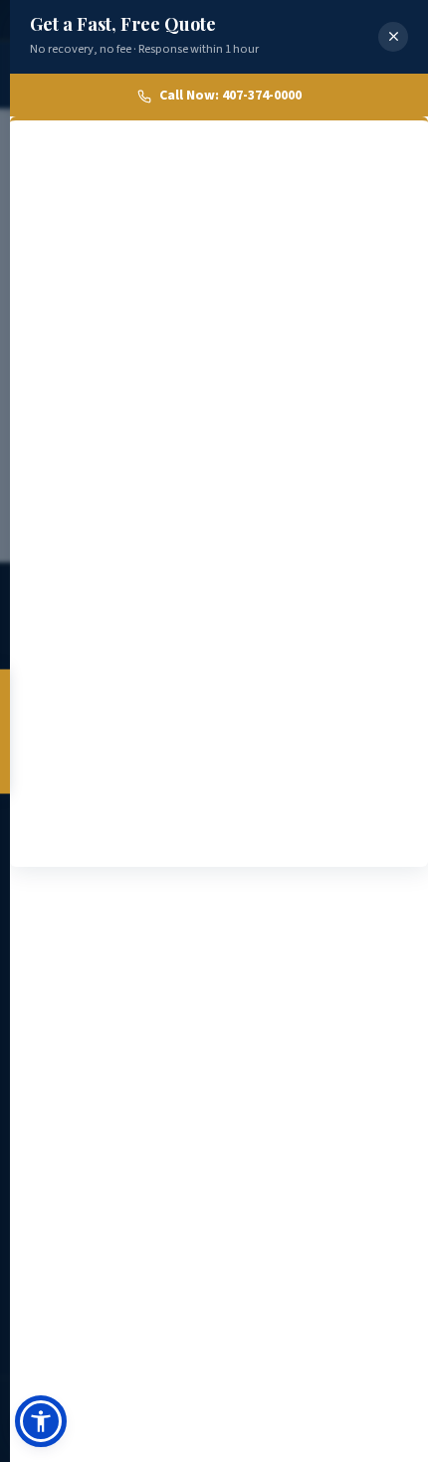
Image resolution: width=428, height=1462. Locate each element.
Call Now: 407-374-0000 (230, 95)
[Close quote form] (393, 37)
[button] (41, 1421)
